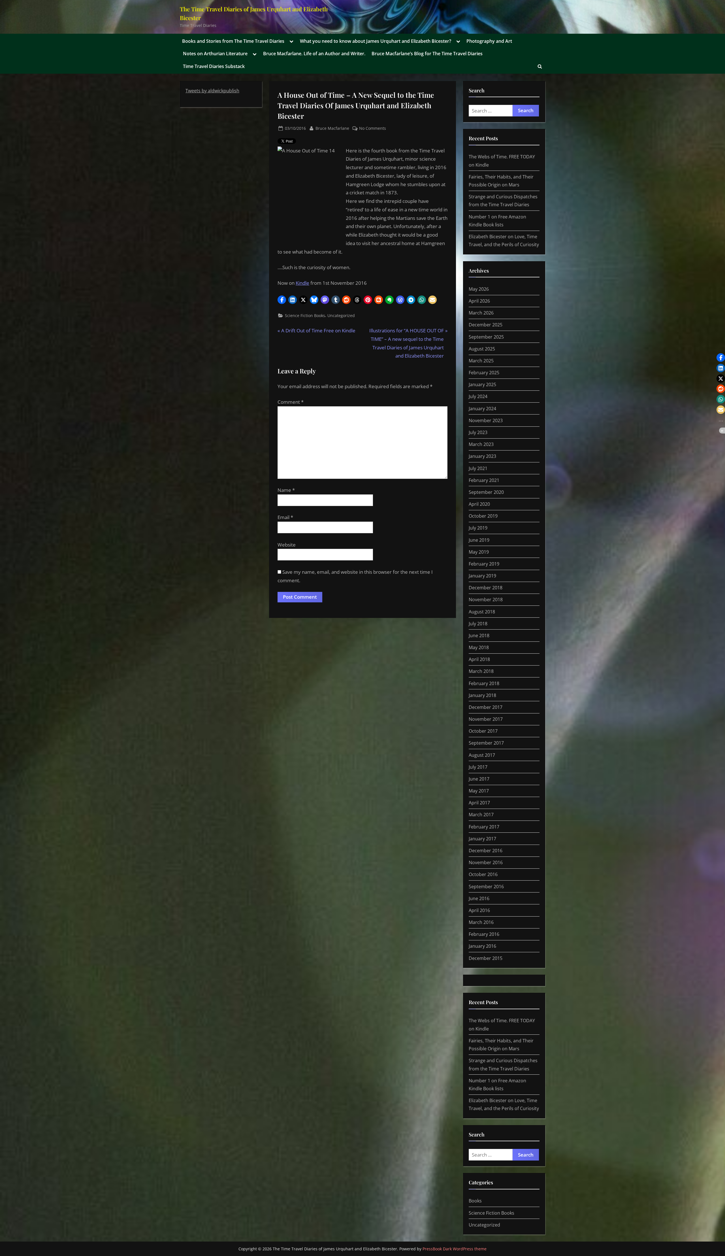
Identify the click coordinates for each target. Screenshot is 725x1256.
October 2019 (483, 516)
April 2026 (479, 301)
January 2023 (482, 456)
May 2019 (479, 552)
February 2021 (484, 480)
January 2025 (482, 384)
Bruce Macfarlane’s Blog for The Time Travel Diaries (427, 53)
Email (285, 517)
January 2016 (482, 946)
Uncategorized (341, 315)
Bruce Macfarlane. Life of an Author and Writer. (314, 53)
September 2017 (486, 743)
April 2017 (479, 803)
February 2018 (484, 683)
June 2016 (479, 898)
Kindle (302, 283)
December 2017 (485, 707)
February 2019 (484, 564)
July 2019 (478, 528)
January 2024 (482, 408)
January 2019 (482, 576)
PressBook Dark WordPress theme (455, 1248)
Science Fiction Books (305, 315)
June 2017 (479, 779)
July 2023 (478, 432)
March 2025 (481, 361)
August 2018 (482, 612)
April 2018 (479, 659)
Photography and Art (489, 41)
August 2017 (482, 755)
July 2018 (478, 623)
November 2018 (486, 599)
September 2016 (486, 886)
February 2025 (484, 372)
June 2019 (479, 540)
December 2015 (485, 958)
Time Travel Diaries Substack (214, 66)
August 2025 (482, 349)
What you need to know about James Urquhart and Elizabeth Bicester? (375, 41)
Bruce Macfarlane (332, 128)
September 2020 (486, 492)
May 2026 (479, 289)
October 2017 (483, 731)
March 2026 (481, 313)
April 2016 (479, 910)
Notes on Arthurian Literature (215, 53)
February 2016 (484, 934)
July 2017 (478, 767)
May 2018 (479, 647)
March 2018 (481, 671)
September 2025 (486, 337)
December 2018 (485, 588)
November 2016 (486, 862)
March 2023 (481, 444)
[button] (282, 300)
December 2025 (485, 325)
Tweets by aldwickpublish (212, 91)
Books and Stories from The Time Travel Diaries (233, 41)
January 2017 (482, 839)
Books (475, 1201)
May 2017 (479, 791)
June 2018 (479, 635)
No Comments (372, 128)
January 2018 (482, 695)
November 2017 (486, 719)
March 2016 (481, 922)
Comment (291, 402)
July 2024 (478, 396)
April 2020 (479, 504)
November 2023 (486, 420)
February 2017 (484, 827)
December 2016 (485, 850)
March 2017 (481, 814)
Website (287, 544)
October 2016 (483, 874)
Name (286, 490)
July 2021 (478, 468)
